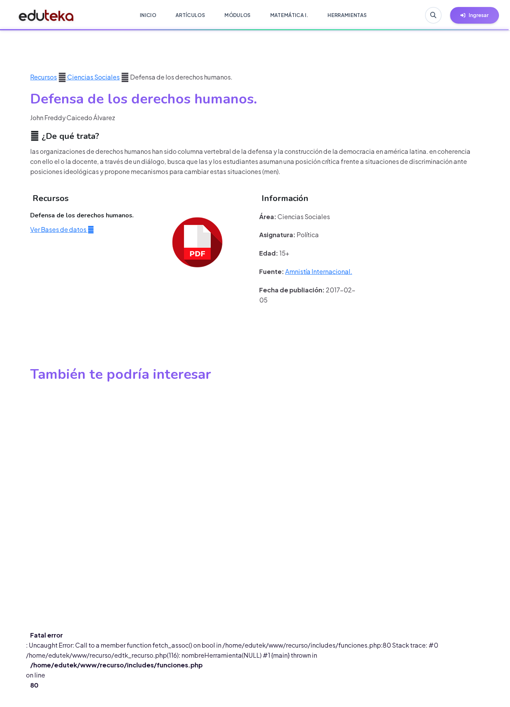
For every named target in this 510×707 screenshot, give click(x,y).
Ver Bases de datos (58, 229)
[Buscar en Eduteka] (433, 15)
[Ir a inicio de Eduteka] (46, 15)
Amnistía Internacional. (318, 271)
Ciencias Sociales (93, 77)
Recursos (43, 77)
